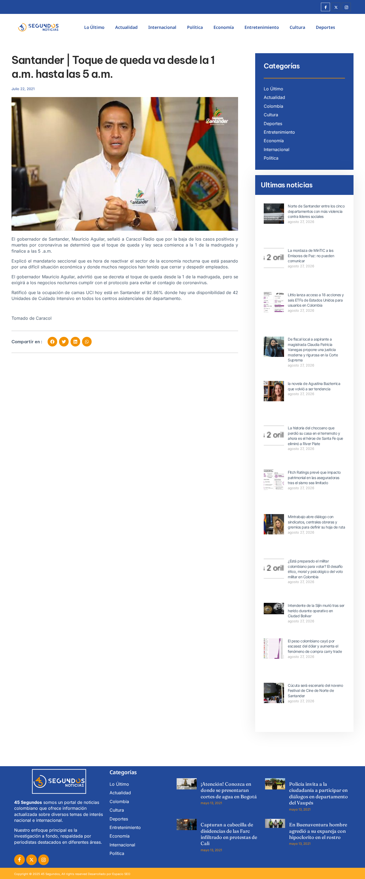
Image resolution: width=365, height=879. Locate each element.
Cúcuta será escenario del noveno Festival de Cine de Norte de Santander (315, 690)
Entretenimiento (261, 27)
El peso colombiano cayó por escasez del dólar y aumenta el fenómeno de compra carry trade (315, 646)
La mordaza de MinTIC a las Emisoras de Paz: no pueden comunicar (311, 255)
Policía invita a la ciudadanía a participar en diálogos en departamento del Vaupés (318, 793)
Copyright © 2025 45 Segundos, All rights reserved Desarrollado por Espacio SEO (72, 874)
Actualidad (126, 27)
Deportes (325, 27)
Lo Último (94, 27)
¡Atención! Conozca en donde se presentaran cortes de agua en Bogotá (229, 790)
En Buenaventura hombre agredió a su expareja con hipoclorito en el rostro (318, 831)
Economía (223, 27)
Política (195, 27)
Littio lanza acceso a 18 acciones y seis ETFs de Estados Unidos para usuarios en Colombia (316, 299)
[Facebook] (325, 7)
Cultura (297, 27)
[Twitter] (335, 7)
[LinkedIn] (43, 859)
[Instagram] (346, 7)
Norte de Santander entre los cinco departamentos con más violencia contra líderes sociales (316, 211)
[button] (52, 341)
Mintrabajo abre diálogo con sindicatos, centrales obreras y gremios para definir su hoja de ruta (316, 521)
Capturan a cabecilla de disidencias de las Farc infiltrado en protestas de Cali (229, 834)
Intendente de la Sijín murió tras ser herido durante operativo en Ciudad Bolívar (316, 610)
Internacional (162, 27)
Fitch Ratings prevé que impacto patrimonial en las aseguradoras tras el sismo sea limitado (314, 477)
